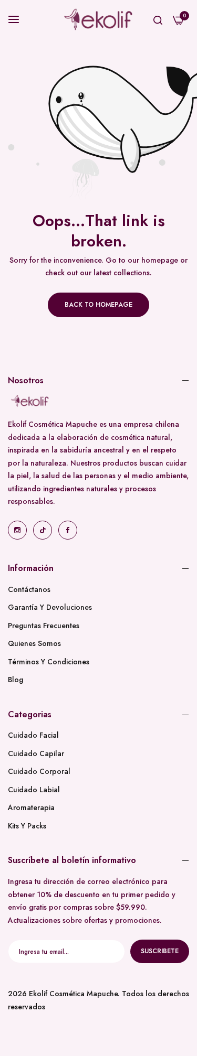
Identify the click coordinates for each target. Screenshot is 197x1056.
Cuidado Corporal (39, 771)
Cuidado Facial (33, 735)
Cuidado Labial (34, 789)
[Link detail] (17, 530)
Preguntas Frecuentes (43, 625)
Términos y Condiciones (48, 661)
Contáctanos (29, 589)
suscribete (160, 951)
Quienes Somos (34, 643)
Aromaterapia (31, 807)
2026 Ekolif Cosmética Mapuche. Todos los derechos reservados (98, 1000)
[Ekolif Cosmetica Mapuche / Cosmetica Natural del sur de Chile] (98, 19)
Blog (15, 679)
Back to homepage (98, 304)
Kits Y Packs (27, 826)
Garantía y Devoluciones (50, 607)
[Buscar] (157, 19)
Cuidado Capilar (36, 753)
